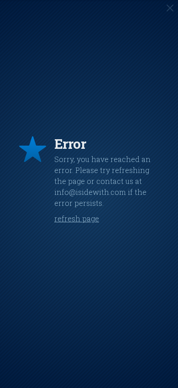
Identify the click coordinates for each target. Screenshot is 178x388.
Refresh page (76, 218)
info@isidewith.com (90, 192)
